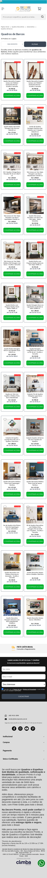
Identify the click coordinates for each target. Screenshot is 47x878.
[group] (23, 648)
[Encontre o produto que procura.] (42, 17)
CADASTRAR (23, 696)
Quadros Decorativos (18, 27)
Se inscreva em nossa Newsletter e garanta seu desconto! (23, 663)
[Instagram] (20, 730)
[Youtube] (26, 730)
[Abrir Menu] (3, 8)
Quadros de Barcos (7, 29)
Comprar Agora (12, 95)
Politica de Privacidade (29, 689)
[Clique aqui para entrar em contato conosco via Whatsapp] (41, 863)
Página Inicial (5, 27)
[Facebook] (14, 730)
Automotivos (31, 27)
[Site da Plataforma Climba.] (23, 861)
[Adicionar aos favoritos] (5, 62)
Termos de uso (17, 689)
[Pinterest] (33, 730)
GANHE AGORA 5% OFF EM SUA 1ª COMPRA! (23, 660)
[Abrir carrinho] (41, 9)
